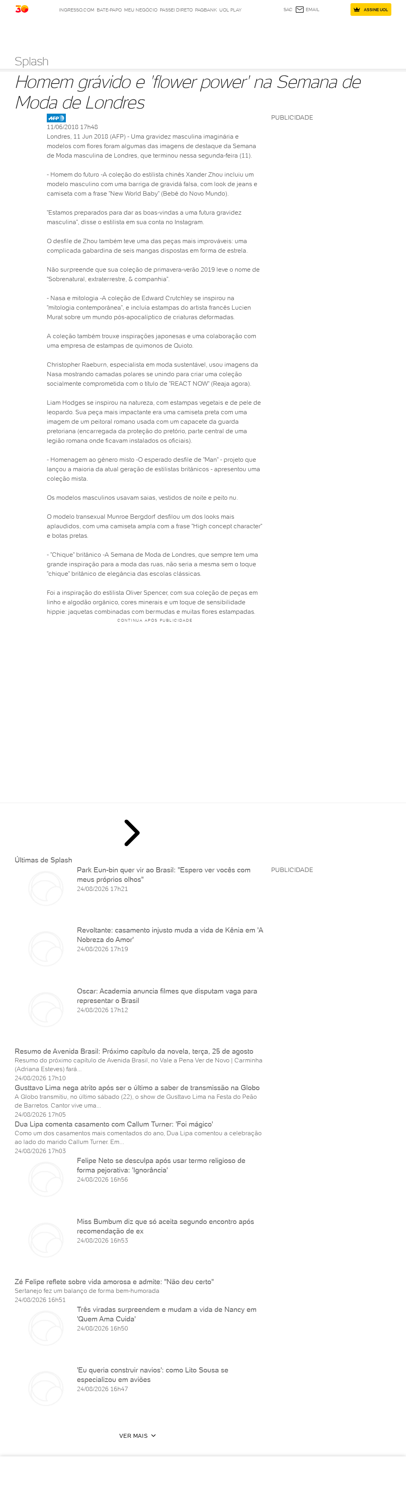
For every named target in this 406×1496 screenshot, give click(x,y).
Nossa (328, 31)
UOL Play (230, 10)
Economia (157, 31)
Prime (352, 31)
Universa (238, 31)
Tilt (275, 31)
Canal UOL (306, 31)
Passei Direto (176, 10)
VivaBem (260, 31)
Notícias (91, 31)
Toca (365, 31)
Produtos (28, 31)
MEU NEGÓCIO (140, 10)
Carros (134, 31)
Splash (217, 31)
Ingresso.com (76, 10)
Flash (49, 31)
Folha (178, 31)
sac (288, 9)
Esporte (197, 31)
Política (113, 31)
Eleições (68, 31)
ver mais (133, 1436)
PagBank (206, 10)
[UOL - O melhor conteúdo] (28, 10)
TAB (340, 31)
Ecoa (286, 31)
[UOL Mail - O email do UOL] (307, 9)
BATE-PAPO (109, 10)
